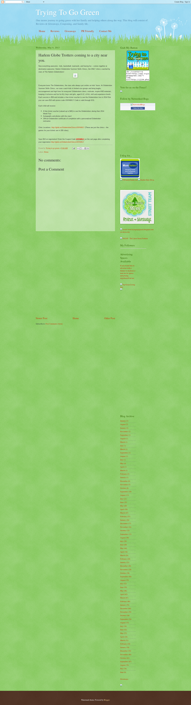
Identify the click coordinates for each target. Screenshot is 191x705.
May (121, 463)
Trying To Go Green (67, 12)
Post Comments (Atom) (54, 324)
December (124, 481)
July (121, 459)
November (124, 431)
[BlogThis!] (80, 148)
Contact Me (105, 31)
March (122, 442)
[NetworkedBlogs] (138, 104)
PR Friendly (87, 31)
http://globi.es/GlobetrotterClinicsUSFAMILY (67, 127)
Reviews (55, 31)
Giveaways (70, 31)
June (121, 445)
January (123, 421)
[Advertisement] (75, 274)
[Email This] (78, 148)
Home (42, 31)
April (122, 467)
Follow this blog (138, 108)
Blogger (107, 700)
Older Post (109, 318)
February (123, 474)
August (122, 424)
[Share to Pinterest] (88, 148)
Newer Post (41, 318)
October (123, 488)
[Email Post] (73, 148)
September (124, 435)
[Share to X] (83, 148)
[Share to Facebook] (85, 148)
